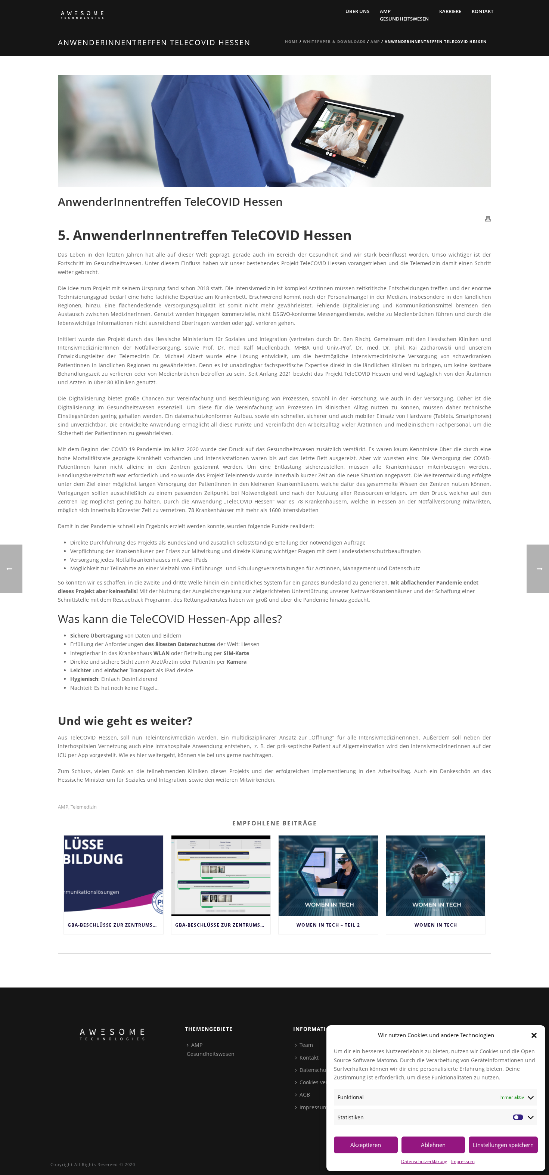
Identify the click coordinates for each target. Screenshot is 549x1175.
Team (306, 1044)
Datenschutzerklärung (424, 1161)
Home (291, 41)
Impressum (463, 1161)
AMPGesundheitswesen (404, 15)
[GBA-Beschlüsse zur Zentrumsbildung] (221, 875)
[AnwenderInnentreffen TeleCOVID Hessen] (274, 131)
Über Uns (357, 11)
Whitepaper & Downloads (334, 41)
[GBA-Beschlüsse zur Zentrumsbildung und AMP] (113, 875)
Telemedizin (84, 806)
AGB (305, 1094)
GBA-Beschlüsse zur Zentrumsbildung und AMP (115, 925)
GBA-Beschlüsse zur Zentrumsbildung (223, 925)
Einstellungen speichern (503, 1144)
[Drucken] (488, 218)
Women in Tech (436, 925)
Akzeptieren (365, 1144)
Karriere (450, 11)
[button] (534, 1035)
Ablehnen (433, 1144)
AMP (375, 41)
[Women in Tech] (436, 875)
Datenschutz (315, 1069)
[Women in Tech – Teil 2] (328, 875)
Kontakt (482, 11)
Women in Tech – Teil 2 (328, 925)
